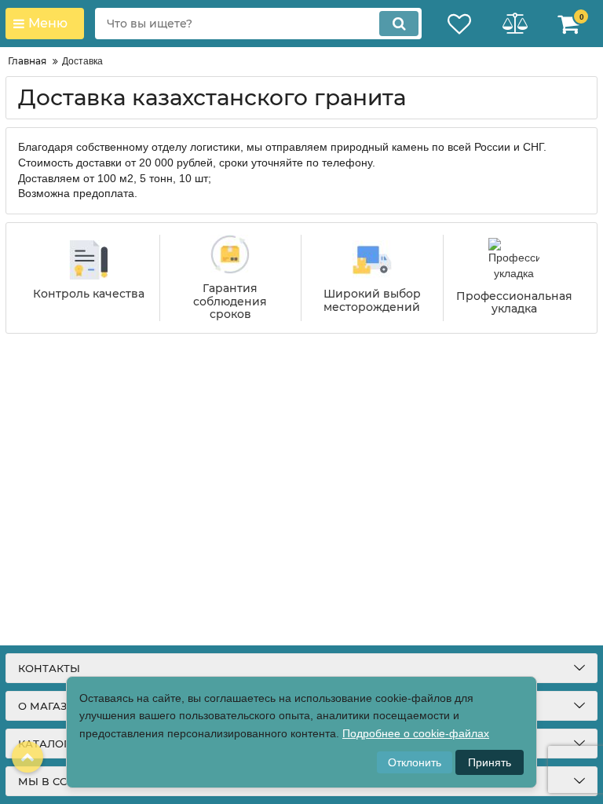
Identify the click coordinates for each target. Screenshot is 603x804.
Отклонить (414, 762)
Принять (489, 762)
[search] (398, 23)
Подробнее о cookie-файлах (415, 733)
